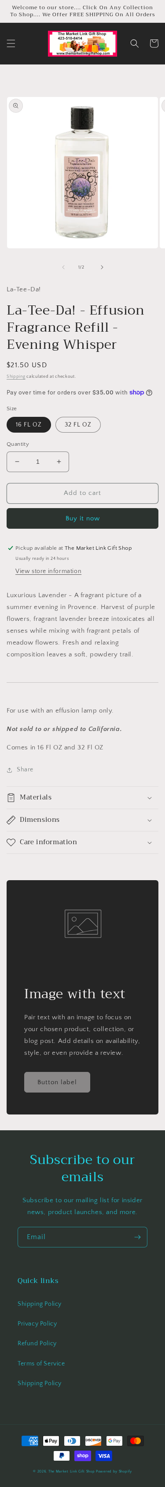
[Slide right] (102, 267)
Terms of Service (41, 1363)
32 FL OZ (78, 424)
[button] (11, 43)
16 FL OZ (29, 424)
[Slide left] (63, 267)
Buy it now (83, 518)
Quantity (18, 444)
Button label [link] (57, 1082)
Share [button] (25, 769)
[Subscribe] (137, 1237)
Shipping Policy (40, 1304)
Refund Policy (37, 1343)
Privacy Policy (37, 1323)
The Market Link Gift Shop (71, 1471)
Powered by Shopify (114, 1471)
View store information (48, 571)
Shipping (16, 376)
